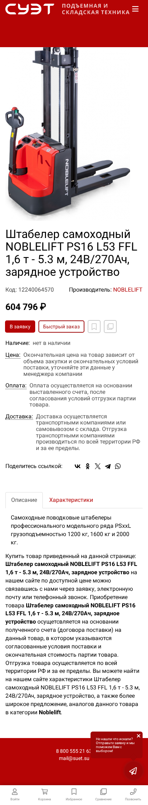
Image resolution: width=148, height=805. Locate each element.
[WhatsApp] (118, 466)
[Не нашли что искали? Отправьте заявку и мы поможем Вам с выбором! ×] (134, 771)
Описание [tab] (24, 499)
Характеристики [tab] (71, 499)
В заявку (20, 326)
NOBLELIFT (128, 289)
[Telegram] (107, 466)
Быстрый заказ (61, 326)
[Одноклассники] (87, 466)
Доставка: (19, 416)
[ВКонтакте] (77, 466)
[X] (97, 466)
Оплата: (16, 385)
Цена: (12, 355)
